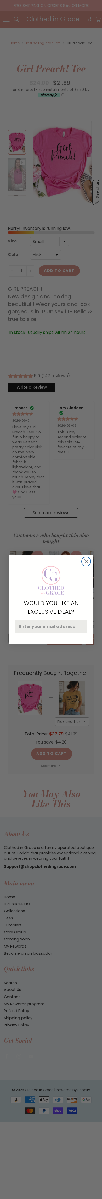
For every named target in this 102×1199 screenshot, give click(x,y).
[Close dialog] (86, 561)
